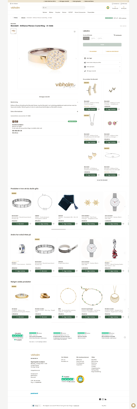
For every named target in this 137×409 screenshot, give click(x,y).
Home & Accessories (80, 12)
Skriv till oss (15, 132)
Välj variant (21, 223)
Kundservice (116, 3)
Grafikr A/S (76, 406)
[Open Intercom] (133, 405)
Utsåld (102, 44)
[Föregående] (19, 58)
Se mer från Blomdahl (102, 180)
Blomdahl (13, 23)
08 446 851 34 (17, 130)
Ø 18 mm (93, 38)
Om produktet (93, 51)
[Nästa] (76, 58)
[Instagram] (103, 399)
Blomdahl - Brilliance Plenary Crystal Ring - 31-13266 (39, 17)
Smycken (57, 12)
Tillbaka (16, 17)
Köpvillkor (94, 359)
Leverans (93, 365)
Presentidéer (91, 12)
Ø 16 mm (86, 38)
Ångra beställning (96, 371)
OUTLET (70, 12)
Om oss (63, 359)
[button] (102, 62)
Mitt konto (124, 3)
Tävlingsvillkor (95, 370)
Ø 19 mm (100, 38)
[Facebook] (100, 399)
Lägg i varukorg (91, 109)
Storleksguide (118, 35)
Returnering (94, 361)
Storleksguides (80, 363)
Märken (51, 12)
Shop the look (80, 361)
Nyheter (45, 12)
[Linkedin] (105, 399)
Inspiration (79, 365)
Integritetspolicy (95, 368)
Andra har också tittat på (112, 51)
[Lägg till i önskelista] (74, 31)
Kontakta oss (64, 361)
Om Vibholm (15, 3)
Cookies (93, 366)
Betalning (94, 363)
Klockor (64, 12)
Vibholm (23, 17)
